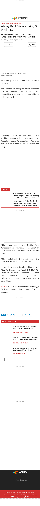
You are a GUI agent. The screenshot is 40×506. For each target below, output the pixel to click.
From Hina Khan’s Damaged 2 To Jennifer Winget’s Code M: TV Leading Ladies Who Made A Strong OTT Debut (25, 196)
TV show (14, 497)
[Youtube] (26, 477)
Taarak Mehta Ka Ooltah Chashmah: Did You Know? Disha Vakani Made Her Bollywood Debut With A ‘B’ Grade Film (25, 203)
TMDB (27, 497)
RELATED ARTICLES (9, 321)
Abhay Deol (10, 315)
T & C (23, 492)
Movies (35, 495)
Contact (13, 492)
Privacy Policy (30, 492)
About (8, 492)
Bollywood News (14, 23)
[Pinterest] (20, 477)
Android (4, 286)
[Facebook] (2, 311)
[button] (32, 44)
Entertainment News (20, 332)
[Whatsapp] (10, 311)
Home (3, 23)
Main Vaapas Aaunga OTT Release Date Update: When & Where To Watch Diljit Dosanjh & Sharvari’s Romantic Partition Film (25, 349)
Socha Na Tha (27, 315)
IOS (10, 286)
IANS (4, 40)
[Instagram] (17, 477)
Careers (19, 492)
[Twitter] (6, 311)
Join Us (10, 44)
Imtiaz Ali (18, 315)
